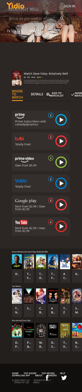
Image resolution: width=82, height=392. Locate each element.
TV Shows (14, 31)
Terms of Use (21, 382)
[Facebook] (47, 377)
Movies (35, 31)
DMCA (36, 382)
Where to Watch (17, 94)
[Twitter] (64, 377)
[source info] (50, 115)
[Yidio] (15, 6)
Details (37, 94)
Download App (21, 375)
